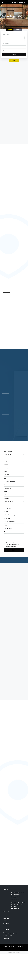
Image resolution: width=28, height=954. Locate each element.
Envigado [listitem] (6, 906)
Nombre (6, 452)
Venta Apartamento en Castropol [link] (18, 890)
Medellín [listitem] (6, 904)
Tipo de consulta (8, 439)
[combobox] (14, 38)
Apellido (6, 459)
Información (7, 446)
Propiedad (6, 486)
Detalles (22, 128)
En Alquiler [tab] (18, 29)
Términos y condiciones (14, 947)
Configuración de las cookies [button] (9, 950)
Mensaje (6, 519)
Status (5, 479)
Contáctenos (6, 926)
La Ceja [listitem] (6, 913)
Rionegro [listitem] (6, 911)
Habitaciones (7, 506)
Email (5, 466)
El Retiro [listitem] (6, 908)
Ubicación (6, 472)
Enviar (14, 538)
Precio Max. (7, 493)
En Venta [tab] (10, 29)
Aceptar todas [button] (20, 950)
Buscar (14, 73)
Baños (5, 513)
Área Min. (6, 499)
